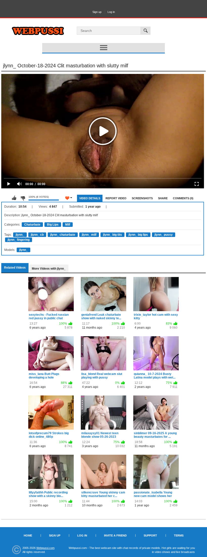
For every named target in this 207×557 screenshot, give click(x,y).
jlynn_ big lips (138, 234)
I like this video (14, 198)
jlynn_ (20, 234)
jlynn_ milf (89, 234)
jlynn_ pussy (163, 234)
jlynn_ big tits (112, 234)
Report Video (116, 198)
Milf (67, 224)
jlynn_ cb (37, 234)
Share (163, 198)
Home (28, 535)
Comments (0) (183, 198)
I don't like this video (22, 198)
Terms (179, 535)
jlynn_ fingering (19, 240)
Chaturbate (32, 224)
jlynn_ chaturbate (62, 234)
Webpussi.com (45, 547)
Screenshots (142, 198)
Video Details (89, 198)
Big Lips (53, 224)
